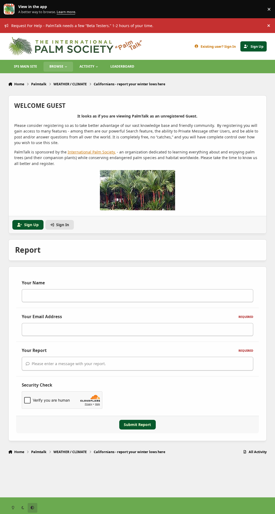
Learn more (10, 9)
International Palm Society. (92, 152)
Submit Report (137, 424)
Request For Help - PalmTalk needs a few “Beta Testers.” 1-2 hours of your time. (82, 25)
